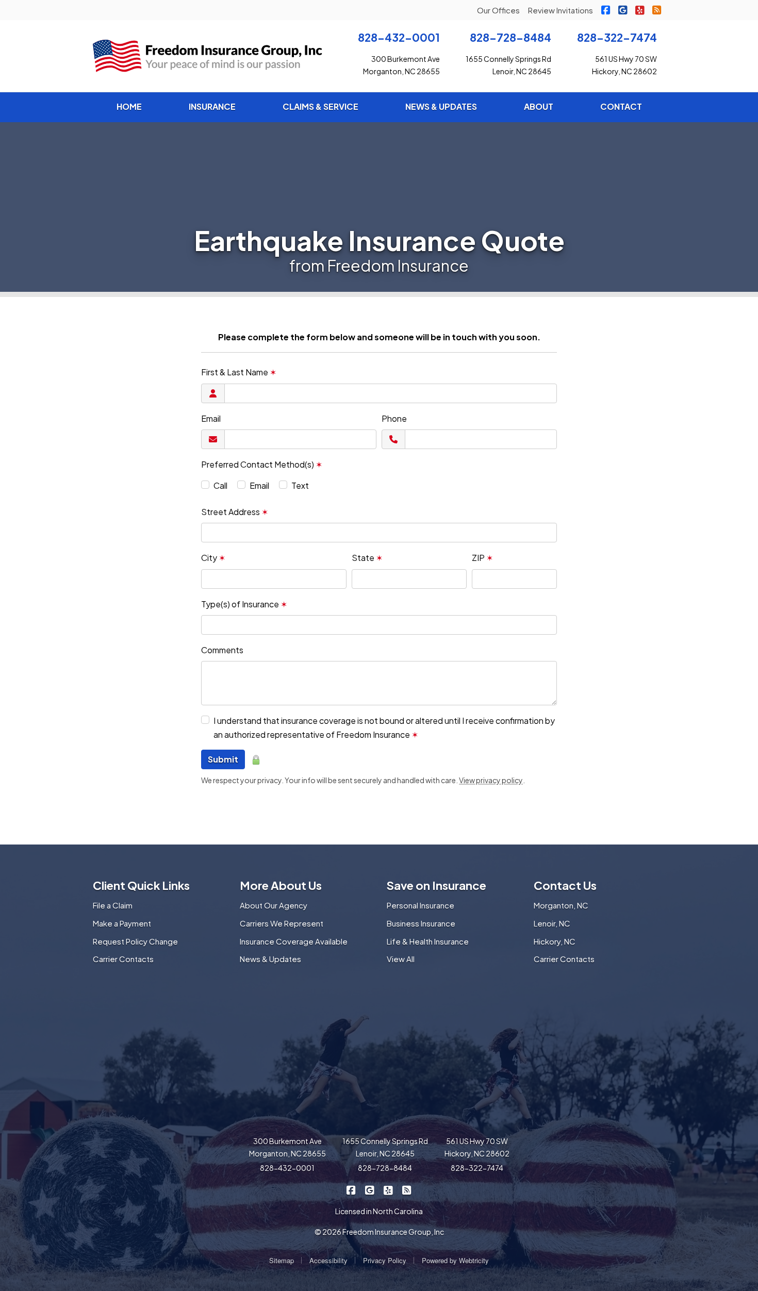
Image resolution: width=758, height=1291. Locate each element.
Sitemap (281, 1260)
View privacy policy (491, 780)
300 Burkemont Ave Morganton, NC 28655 (287, 1147)
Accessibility (328, 1260)
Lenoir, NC (552, 923)
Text (300, 485)
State (367, 557)
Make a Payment (122, 923)
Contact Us (565, 885)
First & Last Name (238, 372)
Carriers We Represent (281, 923)
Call (220, 485)
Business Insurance (421, 923)
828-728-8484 (510, 37)
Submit (223, 759)
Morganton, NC (561, 905)
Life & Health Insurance (428, 941)
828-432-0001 (399, 37)
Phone (394, 418)
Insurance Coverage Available (294, 941)
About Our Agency (273, 905)
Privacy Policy (384, 1260)
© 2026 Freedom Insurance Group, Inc (379, 1231)
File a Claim (113, 905)
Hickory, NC (554, 941)
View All (401, 959)
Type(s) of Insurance (244, 604)
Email (211, 418)
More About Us (281, 885)
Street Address (234, 511)
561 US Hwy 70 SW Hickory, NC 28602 (476, 1147)
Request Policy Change (135, 941)
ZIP (482, 557)
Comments (222, 649)
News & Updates (270, 959)
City (213, 557)
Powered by (455, 1260)
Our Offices (498, 10)
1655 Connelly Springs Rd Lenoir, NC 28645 (385, 1147)
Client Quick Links (141, 885)
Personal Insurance (420, 905)
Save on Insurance (436, 885)
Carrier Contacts (123, 959)
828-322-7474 (617, 37)
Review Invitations (560, 10)
